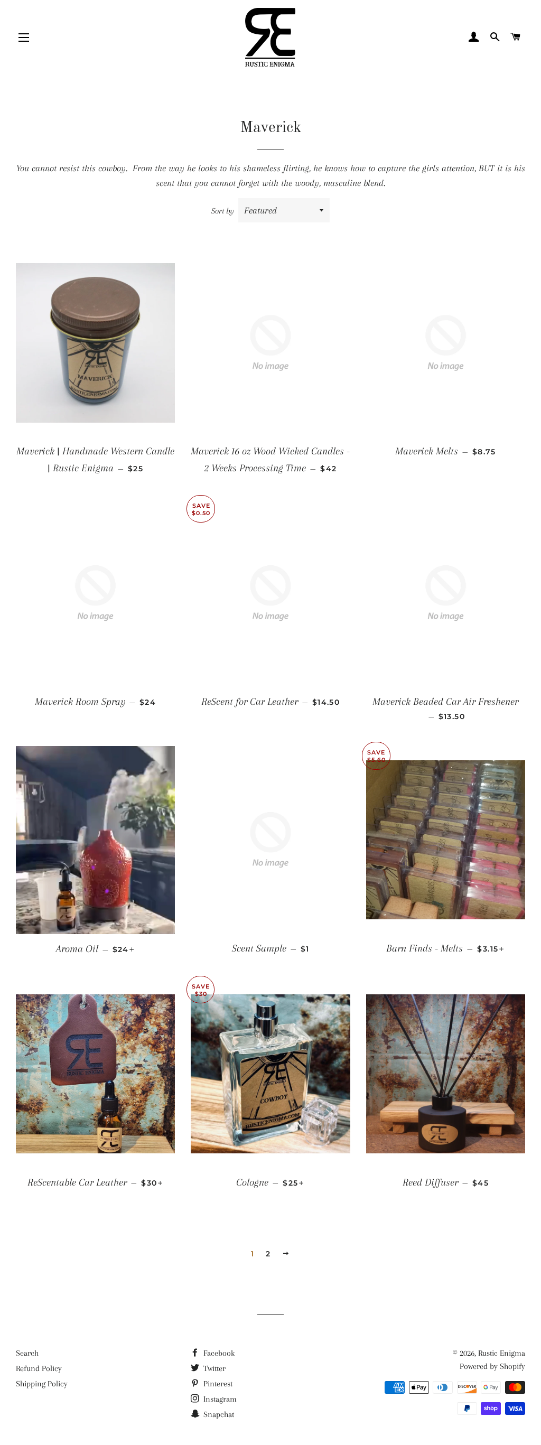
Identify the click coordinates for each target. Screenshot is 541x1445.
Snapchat (217, 1414)
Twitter (213, 1368)
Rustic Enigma (501, 1353)
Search (27, 1353)
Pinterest (216, 1383)
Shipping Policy (42, 1383)
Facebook (218, 1353)
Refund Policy (39, 1368)
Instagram (219, 1399)
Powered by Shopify (492, 1366)
